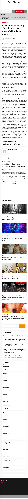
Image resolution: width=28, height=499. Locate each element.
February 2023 (6, 426)
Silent (18, 144)
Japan (15, 143)
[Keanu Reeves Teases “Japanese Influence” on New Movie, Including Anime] (14, 228)
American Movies (6, 446)
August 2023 (5, 408)
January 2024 (5, 391)
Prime (3, 144)
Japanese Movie (6, 22)
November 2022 (6, 437)
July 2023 (4, 412)
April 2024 (5, 380)
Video (23, 144)
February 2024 (6, 387)
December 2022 (6, 433)
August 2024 (5, 369)
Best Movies (14, 2)
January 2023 (5, 430)
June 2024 (5, 373)
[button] (13, 11)
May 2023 (4, 415)
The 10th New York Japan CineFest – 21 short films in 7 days (13, 218)
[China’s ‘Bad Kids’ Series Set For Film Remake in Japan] (14, 249)
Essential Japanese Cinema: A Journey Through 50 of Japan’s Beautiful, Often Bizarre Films (13, 318)
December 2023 (6, 394)
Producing (8, 144)
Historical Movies (6, 161)
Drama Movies (6, 456)
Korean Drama (6, 467)
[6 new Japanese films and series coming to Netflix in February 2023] (14, 268)
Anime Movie (5, 449)
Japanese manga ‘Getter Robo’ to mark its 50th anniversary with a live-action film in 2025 (13, 297)
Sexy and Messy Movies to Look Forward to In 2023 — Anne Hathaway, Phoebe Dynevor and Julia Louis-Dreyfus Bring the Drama (14, 351)
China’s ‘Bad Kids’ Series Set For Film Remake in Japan (13, 258)
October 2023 (5, 401)
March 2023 (5, 422)
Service (14, 144)
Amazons (10, 143)
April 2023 (5, 419)
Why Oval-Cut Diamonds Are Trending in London (13, 335)
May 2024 (4, 376)
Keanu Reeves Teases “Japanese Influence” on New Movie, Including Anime (12, 238)
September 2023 (6, 405)
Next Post (4, 158)
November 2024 (6, 366)
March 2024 (5, 384)
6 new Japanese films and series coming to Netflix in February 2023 (14, 277)
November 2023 (6, 398)
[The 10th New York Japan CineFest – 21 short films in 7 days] (14, 209)
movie (20, 143)
